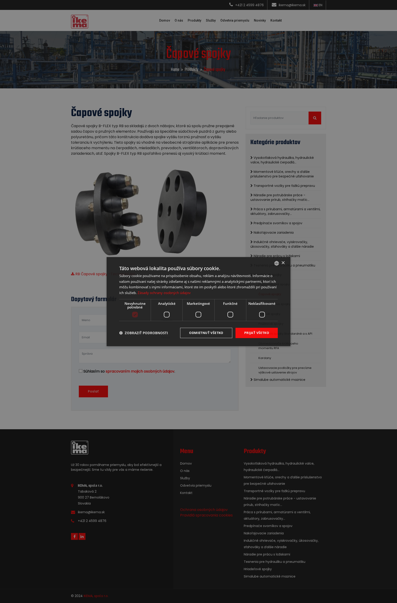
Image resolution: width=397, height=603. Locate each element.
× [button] (283, 263)
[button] (143, 332)
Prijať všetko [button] (256, 333)
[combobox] (276, 263)
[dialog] (198, 301)
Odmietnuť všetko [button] (206, 333)
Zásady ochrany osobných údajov (164, 292)
